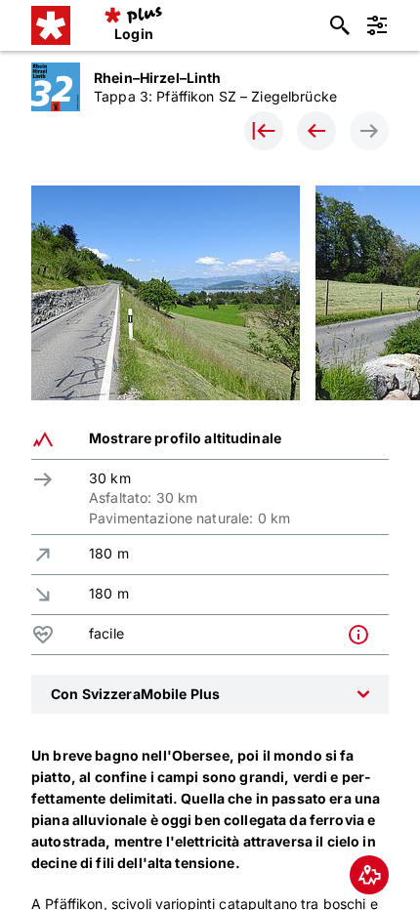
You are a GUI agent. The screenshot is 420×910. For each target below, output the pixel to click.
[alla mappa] (369, 874)
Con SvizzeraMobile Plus (135, 693)
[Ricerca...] (340, 25)
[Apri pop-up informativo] (363, 634)
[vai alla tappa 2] (316, 130)
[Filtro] (377, 25)
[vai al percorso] (263, 130)
